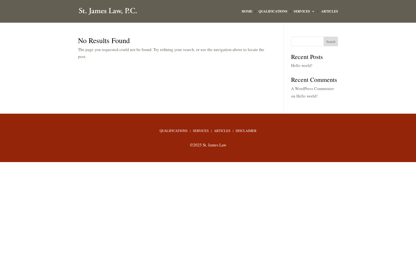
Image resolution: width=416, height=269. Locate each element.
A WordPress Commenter (312, 88)
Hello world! (301, 65)
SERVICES (302, 12)
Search (330, 41)
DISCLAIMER (246, 131)
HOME (247, 12)
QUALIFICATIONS (273, 12)
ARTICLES (329, 12)
